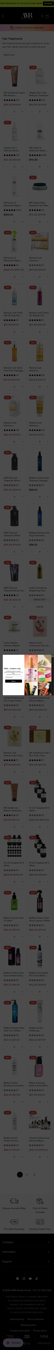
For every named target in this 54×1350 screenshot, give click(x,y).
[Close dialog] (52, 656)
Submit (14, 681)
